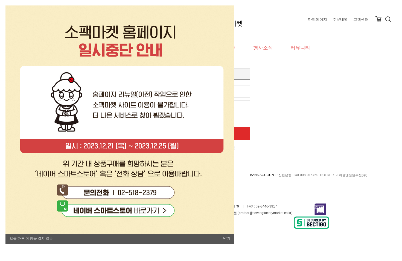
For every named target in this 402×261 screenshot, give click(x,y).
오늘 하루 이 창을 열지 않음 (31, 238)
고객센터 (361, 19)
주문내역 (340, 19)
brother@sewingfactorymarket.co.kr (265, 213)
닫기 (226, 238)
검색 (388, 19)
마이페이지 (317, 19)
